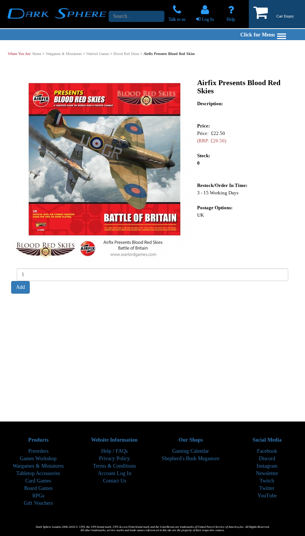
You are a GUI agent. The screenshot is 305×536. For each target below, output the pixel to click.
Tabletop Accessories (38, 473)
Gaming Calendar (190, 451)
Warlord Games (97, 54)
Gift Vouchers (38, 503)
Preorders (38, 451)
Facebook (267, 451)
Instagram (267, 466)
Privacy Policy (114, 458)
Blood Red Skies (126, 54)
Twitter (266, 488)
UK (200, 214)
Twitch (267, 481)
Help (231, 19)
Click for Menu (257, 35)
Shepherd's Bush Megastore (190, 458)
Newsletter (267, 473)
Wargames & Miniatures (64, 54)
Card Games (38, 481)
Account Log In (114, 473)
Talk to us (177, 19)
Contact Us (114, 481)
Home (36, 54)
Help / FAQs (114, 451)
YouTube (267, 495)
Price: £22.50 (211, 136)
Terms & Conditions (114, 466)
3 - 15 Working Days (217, 192)
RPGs (38, 495)
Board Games (38, 488)
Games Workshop (38, 458)
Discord (267, 458)
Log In (208, 19)
